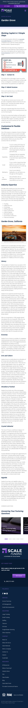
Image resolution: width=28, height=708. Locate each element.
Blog (3, 680)
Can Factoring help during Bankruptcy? (9, 529)
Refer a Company (6, 648)
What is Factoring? (7, 668)
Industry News (6, 671)
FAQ (3, 674)
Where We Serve (6, 642)
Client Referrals (6, 645)
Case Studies (5, 677)
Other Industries (6, 632)
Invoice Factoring (6, 601)
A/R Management (6, 604)
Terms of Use (11, 703)
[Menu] (25, 10)
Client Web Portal (6, 683)
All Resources (5, 665)
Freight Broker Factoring (8, 629)
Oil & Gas (4, 626)
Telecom (4, 623)
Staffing (4, 620)
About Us (4, 639)
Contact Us (5, 652)
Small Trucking (6, 617)
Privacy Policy (4, 703)
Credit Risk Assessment (8, 607)
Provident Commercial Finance (10, 686)
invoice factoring (5, 53)
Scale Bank (5, 658)
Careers (4, 655)
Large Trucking (6, 614)
